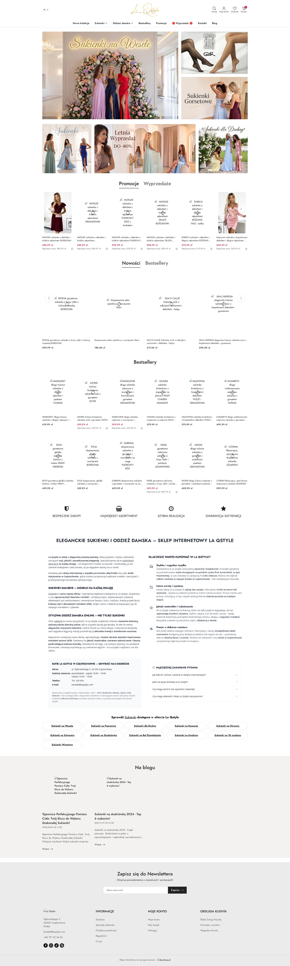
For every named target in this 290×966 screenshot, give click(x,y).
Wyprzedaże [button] (157, 183)
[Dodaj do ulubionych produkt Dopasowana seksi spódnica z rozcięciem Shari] (87, 275)
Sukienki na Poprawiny (103, 726)
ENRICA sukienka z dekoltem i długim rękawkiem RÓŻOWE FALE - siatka (161, 239)
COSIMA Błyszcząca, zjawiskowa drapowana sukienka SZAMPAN (231, 482)
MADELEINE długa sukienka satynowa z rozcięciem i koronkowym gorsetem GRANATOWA (125, 418)
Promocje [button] (129, 183)
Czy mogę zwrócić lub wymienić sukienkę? (173, 689)
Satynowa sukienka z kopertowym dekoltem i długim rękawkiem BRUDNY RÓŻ (197, 239)
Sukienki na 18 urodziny (227, 735)
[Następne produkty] (241, 209)
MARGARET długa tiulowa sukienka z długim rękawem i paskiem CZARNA (55, 418)
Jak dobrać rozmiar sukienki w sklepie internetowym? (179, 674)
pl (45, 9)
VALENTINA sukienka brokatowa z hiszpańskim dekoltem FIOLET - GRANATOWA (197, 418)
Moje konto (154, 919)
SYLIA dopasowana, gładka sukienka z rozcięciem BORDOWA (90, 482)
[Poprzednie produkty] (49, 209)
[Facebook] (46, 945)
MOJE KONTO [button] (157, 911)
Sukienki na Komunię (186, 726)
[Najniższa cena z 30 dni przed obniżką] (72, 248)
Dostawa (100, 919)
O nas (99, 941)
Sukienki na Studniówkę (103, 735)
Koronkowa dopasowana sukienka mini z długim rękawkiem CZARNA (221, 342)
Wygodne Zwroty (209, 930)
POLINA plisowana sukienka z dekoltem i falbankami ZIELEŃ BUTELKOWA (230, 239)
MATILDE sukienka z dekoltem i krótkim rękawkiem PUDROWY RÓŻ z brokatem (91, 239)
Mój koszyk (154, 925)
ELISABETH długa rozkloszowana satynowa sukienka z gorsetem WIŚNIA (231, 418)
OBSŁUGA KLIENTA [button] (213, 911)
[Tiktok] (56, 945)
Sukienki (52, 593)
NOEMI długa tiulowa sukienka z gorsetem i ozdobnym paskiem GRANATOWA (197, 482)
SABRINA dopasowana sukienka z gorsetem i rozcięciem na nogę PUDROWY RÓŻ (127, 482)
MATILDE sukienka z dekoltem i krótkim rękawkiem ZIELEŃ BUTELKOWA (126, 239)
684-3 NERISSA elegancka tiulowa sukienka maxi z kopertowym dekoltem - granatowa (170, 342)
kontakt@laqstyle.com (54, 932)
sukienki (58, 621)
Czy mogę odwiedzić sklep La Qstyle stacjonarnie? (177, 696)
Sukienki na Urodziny (186, 735)
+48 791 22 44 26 (53, 937)
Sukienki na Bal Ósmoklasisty (145, 735)
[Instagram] (51, 945)
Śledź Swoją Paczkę (210, 919)
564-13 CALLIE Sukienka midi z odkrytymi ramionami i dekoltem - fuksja (114, 342)
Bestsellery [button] (156, 263)
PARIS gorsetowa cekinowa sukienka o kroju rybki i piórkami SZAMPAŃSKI (162, 482)
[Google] (62, 945)
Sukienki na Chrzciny (227, 726)
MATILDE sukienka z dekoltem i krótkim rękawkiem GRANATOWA (56, 239)
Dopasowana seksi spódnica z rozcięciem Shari (64, 340)
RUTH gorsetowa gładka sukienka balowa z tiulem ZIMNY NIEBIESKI (57, 482)
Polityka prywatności (106, 930)
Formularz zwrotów (210, 925)
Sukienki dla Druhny (145, 726)
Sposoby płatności (105, 925)
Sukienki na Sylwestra (62, 735)
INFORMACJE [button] (105, 911)
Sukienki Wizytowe (62, 744)
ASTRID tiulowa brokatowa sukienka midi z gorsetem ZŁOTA (92, 418)
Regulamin (101, 936)
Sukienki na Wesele (62, 726)
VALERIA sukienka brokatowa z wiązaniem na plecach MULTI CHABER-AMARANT (161, 418)
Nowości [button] (131, 263)
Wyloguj (152, 930)
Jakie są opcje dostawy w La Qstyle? (170, 681)
